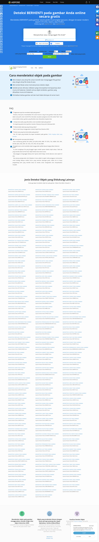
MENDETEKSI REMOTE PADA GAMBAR (72, 311)
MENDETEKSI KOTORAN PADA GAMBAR (72, 373)
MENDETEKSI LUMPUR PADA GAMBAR (17, 418)
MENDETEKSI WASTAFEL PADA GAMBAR (72, 322)
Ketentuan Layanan (63, 46)
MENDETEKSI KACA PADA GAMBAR (16, 266)
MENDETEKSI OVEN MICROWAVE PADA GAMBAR (74, 317)
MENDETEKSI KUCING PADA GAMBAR (44, 215)
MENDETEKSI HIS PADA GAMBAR (43, 266)
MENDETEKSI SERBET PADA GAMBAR (44, 418)
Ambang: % (54, 51)
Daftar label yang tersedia (78, 54)
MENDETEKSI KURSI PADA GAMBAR (43, 291)
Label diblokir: (49, 53)
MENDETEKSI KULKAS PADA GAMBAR (17, 327)
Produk (41, 2)
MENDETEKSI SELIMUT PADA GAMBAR (72, 342)
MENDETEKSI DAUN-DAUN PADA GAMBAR (73, 403)
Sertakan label (33, 51)
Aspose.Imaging (78, 521)
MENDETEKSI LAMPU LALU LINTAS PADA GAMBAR (20, 205)
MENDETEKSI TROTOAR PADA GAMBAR (44, 423)
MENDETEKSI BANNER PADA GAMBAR (44, 342)
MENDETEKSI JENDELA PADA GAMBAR (44, 301)
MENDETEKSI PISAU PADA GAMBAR (16, 271)
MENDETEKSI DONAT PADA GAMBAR (71, 286)
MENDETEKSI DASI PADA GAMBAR (43, 240)
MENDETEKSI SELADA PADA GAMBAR (71, 444)
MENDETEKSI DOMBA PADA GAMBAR (44, 220)
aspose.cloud (60, 24)
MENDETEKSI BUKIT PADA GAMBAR (16, 403)
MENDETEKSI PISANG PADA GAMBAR (17, 276)
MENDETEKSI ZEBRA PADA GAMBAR (71, 225)
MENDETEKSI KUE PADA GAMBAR (16, 291)
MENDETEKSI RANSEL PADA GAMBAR (72, 230)
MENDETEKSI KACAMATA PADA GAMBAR (72, 235)
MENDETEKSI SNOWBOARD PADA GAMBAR (73, 245)
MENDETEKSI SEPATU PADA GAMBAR (44, 235)
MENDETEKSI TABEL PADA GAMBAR (71, 464)
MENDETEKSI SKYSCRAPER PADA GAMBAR (45, 454)
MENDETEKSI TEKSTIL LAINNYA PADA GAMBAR (46, 469)
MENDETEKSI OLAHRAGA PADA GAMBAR (18, 250)
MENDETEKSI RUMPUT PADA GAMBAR (17, 398)
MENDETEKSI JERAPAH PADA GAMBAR (17, 230)
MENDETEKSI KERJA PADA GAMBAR (43, 306)
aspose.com (48, 24)
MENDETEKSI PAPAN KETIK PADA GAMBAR (18, 317)
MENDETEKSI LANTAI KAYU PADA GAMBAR (18, 388)
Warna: (64, 51)
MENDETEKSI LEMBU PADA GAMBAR (71, 220)
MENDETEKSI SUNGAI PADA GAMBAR (17, 439)
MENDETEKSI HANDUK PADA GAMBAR (72, 469)
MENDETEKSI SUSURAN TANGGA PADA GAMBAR (47, 434)
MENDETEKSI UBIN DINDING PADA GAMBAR (46, 484)
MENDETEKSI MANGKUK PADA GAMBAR (72, 271)
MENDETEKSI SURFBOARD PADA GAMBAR (73, 255)
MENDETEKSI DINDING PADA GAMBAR (72, 474)
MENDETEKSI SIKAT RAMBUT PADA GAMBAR (18, 342)
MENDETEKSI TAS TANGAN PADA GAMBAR (18, 240)
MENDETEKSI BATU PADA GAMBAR (71, 439)
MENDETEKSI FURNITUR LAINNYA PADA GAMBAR (74, 393)
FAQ (36, 67)
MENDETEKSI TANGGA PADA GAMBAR (44, 459)
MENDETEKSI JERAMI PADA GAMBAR (17, 464)
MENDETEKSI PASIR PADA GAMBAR (16, 449)
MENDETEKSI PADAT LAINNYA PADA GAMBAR (19, 459)
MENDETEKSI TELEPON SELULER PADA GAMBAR (46, 317)
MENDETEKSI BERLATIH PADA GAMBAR (17, 200)
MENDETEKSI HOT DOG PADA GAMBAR (17, 286)
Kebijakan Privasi (74, 46)
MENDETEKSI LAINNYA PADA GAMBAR (72, 357)
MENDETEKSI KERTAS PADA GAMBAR (17, 423)
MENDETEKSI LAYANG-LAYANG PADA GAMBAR (46, 250)
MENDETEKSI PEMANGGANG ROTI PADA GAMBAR (47, 322)
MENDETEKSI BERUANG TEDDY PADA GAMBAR (19, 337)
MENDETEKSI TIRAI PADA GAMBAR (16, 373)
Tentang (62, 2)
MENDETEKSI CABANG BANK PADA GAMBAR (18, 347)
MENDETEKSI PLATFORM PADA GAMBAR (72, 428)
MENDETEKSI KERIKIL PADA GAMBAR (44, 398)
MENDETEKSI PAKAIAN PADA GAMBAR (72, 362)
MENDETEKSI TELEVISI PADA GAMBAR (72, 306)
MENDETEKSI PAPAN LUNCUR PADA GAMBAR (46, 255)
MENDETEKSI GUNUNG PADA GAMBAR (72, 413)
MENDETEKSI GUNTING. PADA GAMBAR (72, 332)
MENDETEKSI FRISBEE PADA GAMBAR (17, 245)
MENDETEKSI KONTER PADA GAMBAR (44, 367)
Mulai (49, 57)
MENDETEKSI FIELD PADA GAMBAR (16, 434)
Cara (32, 67)
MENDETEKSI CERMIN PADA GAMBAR (72, 296)
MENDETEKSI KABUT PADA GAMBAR (71, 388)
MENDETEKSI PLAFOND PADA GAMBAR (17, 362)
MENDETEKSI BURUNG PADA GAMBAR (17, 215)
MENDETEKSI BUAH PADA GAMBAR (43, 393)
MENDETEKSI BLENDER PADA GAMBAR (44, 327)
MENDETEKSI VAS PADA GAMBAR (43, 332)
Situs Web (55, 2)
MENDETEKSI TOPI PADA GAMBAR (43, 230)
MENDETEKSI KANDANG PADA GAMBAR (72, 352)
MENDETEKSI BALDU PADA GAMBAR (44, 362)
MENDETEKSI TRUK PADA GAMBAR (43, 200)
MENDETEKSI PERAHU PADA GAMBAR (72, 200)
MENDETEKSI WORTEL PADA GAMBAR (72, 281)
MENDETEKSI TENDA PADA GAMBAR (17, 469)
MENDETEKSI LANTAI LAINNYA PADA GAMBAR (19, 383)
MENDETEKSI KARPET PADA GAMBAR (44, 357)
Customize (78, 536)
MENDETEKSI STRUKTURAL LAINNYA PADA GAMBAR (47, 464)
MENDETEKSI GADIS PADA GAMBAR (16, 235)
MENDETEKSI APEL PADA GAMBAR (43, 276)
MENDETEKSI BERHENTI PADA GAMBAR (17, 210)
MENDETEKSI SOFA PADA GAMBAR (71, 291)
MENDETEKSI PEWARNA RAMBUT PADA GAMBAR (47, 337)
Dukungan (48, 2)
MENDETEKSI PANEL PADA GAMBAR (71, 479)
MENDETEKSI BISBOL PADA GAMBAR (71, 250)
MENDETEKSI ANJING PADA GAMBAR (71, 215)
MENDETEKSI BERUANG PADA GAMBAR (44, 225)
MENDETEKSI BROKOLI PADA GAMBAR (44, 281)
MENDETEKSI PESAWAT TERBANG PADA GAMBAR (47, 194)
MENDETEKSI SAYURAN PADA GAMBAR (44, 474)
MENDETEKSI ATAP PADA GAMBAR (16, 444)
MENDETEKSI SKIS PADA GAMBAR (43, 245)
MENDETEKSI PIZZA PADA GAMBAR (43, 286)
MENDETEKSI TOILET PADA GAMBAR (17, 306)
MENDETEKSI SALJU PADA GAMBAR (71, 454)
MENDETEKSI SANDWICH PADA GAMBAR (72, 276)
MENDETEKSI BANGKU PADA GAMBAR (72, 210)
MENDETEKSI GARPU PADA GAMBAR (71, 266)
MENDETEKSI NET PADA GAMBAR (71, 418)
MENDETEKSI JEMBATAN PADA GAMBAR (45, 347)
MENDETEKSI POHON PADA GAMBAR (17, 474)
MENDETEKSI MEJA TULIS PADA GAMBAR (72, 301)
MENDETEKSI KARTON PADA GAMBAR (17, 357)
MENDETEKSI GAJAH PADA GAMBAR (16, 225)
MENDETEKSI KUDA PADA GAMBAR (16, 220)
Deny (90, 536)
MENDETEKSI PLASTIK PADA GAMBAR (44, 428)
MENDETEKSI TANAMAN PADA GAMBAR (17, 296)
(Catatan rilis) (49, 538)
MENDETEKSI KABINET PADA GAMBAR (44, 352)
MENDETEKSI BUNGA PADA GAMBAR (44, 388)
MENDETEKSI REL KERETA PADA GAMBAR (72, 434)
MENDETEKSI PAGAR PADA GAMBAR (44, 378)
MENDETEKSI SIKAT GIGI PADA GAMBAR (72, 337)
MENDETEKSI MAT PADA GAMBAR (43, 408)
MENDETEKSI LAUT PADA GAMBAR (43, 449)
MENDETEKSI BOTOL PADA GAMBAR (44, 261)
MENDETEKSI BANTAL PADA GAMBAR (72, 423)
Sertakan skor (43, 51)
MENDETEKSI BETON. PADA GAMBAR (17, 479)
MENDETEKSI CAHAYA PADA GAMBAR (17, 408)
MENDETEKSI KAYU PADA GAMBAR (71, 484)
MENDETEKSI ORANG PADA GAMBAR (17, 189)
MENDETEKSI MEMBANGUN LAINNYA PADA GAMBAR (75, 347)
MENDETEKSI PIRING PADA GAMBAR (71, 261)
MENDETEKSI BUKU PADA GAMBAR (71, 327)
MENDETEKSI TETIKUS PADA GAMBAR (44, 311)
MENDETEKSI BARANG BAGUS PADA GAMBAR (46, 373)
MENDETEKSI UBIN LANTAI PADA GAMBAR (73, 383)
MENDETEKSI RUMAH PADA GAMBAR (44, 403)
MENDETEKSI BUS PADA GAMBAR (71, 194)
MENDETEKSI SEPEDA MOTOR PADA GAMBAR (19, 194)
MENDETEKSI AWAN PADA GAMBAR (16, 367)
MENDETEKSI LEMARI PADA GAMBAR (71, 367)
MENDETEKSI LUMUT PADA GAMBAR (44, 413)
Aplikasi (41, 67)
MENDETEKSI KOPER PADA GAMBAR (71, 240)
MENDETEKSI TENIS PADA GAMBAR (16, 261)
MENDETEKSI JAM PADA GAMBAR (16, 332)
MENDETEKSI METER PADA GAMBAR (44, 210)
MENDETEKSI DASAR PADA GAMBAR (71, 378)
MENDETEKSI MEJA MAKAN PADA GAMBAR (18, 301)
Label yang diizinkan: (21, 53)
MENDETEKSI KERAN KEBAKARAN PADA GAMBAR (47, 205)
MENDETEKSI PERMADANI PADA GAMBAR (45, 444)
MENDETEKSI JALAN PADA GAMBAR (71, 205)
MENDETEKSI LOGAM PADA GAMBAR (71, 408)
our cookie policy (87, 530)
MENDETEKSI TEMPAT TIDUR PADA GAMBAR (46, 296)
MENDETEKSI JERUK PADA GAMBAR (16, 281)
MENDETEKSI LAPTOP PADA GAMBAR (17, 311)
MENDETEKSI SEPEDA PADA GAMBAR (44, 189)
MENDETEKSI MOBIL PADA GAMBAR (71, 189)
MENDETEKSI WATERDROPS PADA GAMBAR (45, 490)
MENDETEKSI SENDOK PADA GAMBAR (44, 271)
